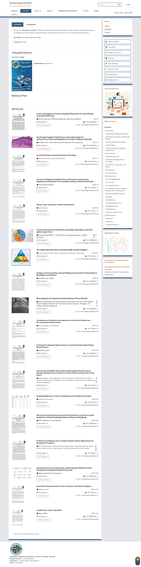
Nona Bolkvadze (68, 446)
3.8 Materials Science (112, 206)
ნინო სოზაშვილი (44, 420)
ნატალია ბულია (44, 350)
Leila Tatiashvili (58, 448)
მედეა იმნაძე (43, 513)
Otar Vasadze (54, 326)
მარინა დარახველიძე (58, 119)
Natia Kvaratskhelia (58, 158)
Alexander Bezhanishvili (77, 253)
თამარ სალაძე (54, 142)
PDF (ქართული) (44, 125)
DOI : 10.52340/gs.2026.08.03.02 (87, 148)
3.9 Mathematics (110, 209)
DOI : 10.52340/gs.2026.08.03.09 (87, 311)
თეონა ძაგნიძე (56, 420)
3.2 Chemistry (109, 182)
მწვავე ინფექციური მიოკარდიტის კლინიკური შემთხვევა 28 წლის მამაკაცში (62, 298)
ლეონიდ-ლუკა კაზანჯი (46, 278)
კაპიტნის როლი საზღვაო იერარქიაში (49, 510)
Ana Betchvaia (79, 380)
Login (128, 4)
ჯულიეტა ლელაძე (59, 302)
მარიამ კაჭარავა (44, 119)
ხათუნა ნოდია (43, 142)
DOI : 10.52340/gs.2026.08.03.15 (88, 456)
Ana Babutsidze (89, 380)
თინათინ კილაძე (61, 235)
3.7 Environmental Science (113, 203)
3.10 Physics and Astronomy (113, 212)
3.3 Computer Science (112, 185)
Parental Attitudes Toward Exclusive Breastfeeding (56, 155)
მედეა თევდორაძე (45, 473)
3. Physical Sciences (110, 176)
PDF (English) (43, 165)
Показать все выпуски (27, 534)
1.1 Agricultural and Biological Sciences (117, 134)
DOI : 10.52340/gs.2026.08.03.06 (87, 243)
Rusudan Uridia (57, 446)
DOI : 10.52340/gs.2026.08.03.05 (87, 214)
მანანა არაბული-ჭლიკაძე (70, 304)
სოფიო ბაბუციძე (42, 304)
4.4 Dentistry (109, 221)
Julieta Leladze (44, 378)
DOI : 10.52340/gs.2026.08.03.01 (88, 125)
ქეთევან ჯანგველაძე (50, 306)
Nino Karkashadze (45, 446)
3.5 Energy (108, 197)
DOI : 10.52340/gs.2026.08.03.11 (88, 356)
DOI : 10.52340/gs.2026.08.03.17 (88, 495)
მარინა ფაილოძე (55, 304)
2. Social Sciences (109, 153)
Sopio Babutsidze (81, 378)
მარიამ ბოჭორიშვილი (46, 185)
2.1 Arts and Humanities (112, 156)
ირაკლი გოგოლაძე (73, 302)
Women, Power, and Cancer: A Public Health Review (55, 205)
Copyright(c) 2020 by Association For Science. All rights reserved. (32, 556)
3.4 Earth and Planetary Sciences (115, 193)
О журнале (17, 24)
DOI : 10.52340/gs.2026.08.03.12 (88, 388)
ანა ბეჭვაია (83, 304)
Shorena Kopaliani (45, 158)
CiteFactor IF (14, 561)
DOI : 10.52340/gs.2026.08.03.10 (88, 331)
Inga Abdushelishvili (81, 446)
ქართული (108, 29)
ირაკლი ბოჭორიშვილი (47, 235)
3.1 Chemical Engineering (113, 179)
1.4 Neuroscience (110, 145)
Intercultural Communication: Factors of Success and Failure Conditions (63, 486)
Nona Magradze (44, 326)
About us (37, 11)
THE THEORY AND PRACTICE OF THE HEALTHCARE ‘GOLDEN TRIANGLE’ (62, 250)
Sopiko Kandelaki (67, 380)
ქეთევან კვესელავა (74, 235)
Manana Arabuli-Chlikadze (52, 380)
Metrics (50, 11)
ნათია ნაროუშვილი (87, 302)
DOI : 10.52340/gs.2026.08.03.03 (87, 164)
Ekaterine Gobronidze (46, 399)
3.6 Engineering (110, 200)
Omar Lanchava (44, 253)
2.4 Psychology (110, 170)
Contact (14, 14)
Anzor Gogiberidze (55, 378)
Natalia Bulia (63, 253)
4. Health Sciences (109, 215)
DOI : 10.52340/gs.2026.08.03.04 (87, 190)
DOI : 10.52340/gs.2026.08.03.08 (87, 284)
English (107, 26)
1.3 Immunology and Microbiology (115, 142)
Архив (96, 11)
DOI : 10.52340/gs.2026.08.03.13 (88, 405)
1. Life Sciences (108, 130)
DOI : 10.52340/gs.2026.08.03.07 (87, 259)
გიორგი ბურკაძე (65, 142)
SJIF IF (12, 563)
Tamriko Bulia (43, 208)
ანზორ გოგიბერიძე (45, 302)
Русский (107, 32)
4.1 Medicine (109, 218)
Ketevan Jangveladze (43, 382)
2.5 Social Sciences (111, 173)
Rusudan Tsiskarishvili (71, 448)
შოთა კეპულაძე (77, 142)
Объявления (31, 24)
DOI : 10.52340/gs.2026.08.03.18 (88, 519)
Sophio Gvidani (85, 448)
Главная (14, 11)
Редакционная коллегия (67, 11)
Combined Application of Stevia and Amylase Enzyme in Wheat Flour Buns (63, 396)
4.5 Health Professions (112, 224)
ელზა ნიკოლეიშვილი (73, 119)
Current (85, 11)
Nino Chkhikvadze (68, 378)
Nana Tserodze (47, 448)
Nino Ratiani (54, 253)
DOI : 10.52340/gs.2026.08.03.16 (88, 479)
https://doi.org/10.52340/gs (31, 37)
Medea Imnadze (44, 489)
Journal (26, 11)
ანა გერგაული (57, 473)
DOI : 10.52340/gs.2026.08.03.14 (88, 426)
